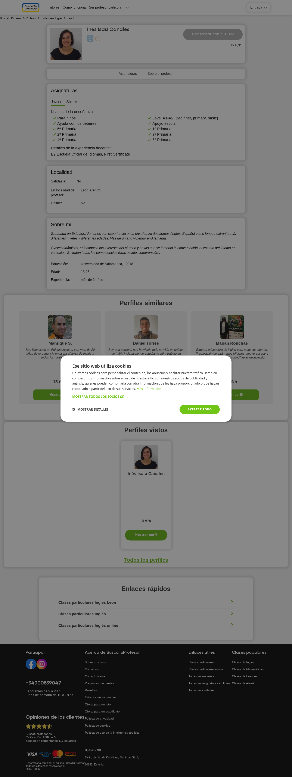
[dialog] (146, 388)
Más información (149, 388)
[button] (146, 396)
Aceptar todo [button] (200, 409)
